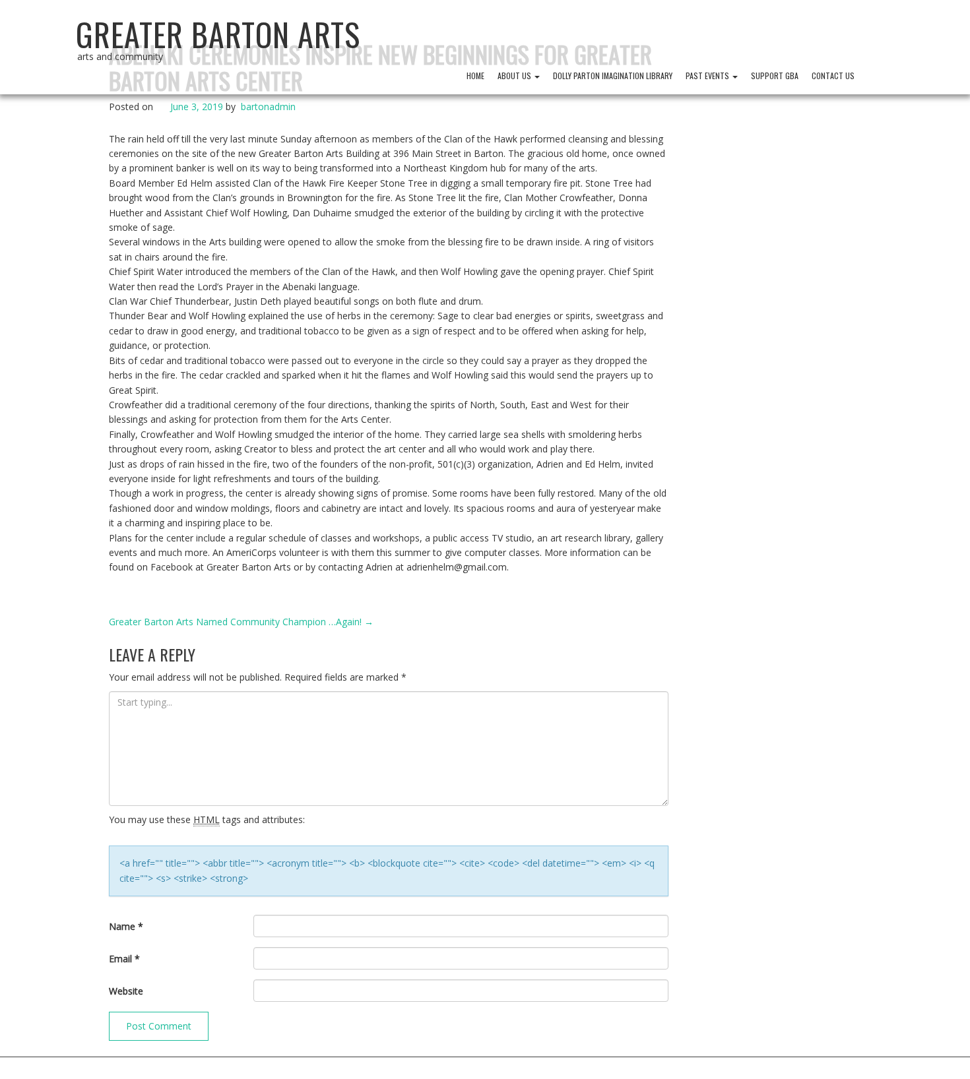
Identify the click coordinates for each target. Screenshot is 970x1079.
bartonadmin (268, 106)
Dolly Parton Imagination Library (612, 75)
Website (126, 991)
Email (124, 958)
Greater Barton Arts (218, 34)
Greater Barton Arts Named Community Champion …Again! (241, 621)
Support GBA (774, 75)
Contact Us (833, 75)
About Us (515, 75)
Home (475, 75)
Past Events (708, 75)
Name (126, 926)
